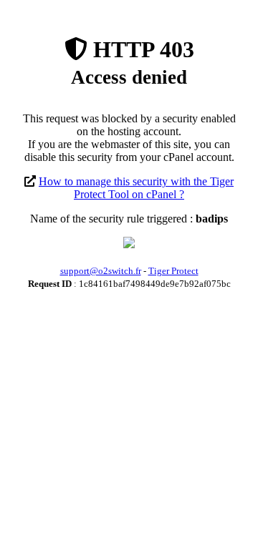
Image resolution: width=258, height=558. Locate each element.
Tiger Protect (173, 270)
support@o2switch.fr (100, 270)
